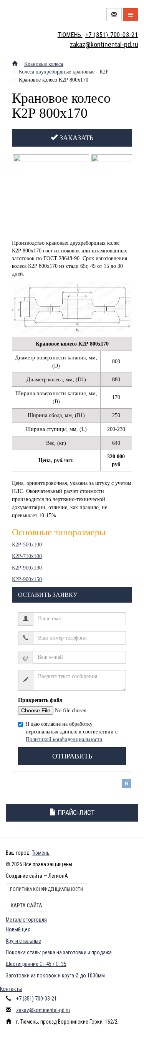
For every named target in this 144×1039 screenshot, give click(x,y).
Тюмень (41, 853)
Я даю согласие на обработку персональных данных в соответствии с (72, 731)
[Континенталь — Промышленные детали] (14, 64)
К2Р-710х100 (27, 556)
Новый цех (18, 929)
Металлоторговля (26, 920)
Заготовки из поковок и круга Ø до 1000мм (55, 975)
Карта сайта (26, 905)
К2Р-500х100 (27, 545)
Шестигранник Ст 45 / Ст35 (36, 964)
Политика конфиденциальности (46, 889)
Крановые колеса (43, 64)
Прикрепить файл (40, 700)
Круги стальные (23, 941)
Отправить (72, 756)
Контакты (11, 989)
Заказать (75, 138)
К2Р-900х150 (27, 579)
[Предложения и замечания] (114, 14)
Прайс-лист (75, 812)
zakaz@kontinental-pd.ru (43, 1010)
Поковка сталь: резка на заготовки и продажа (59, 952)
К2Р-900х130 (27, 568)
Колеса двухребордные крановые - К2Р (64, 72)
